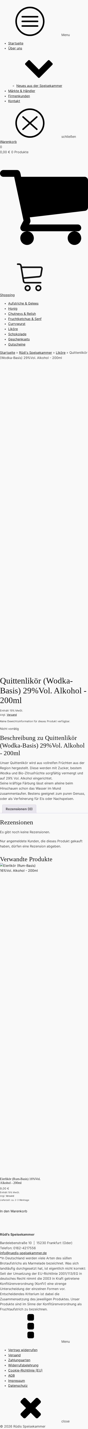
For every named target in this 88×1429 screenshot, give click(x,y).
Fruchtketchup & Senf (25, 319)
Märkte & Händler (21, 91)
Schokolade (17, 334)
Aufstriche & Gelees (23, 303)
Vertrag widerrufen (22, 1350)
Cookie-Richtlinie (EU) (25, 1370)
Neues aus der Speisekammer (39, 86)
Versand (12, 714)
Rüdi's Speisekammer (35, 353)
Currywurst (16, 324)
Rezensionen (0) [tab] (19, 809)
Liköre (13, 329)
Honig (12, 308)
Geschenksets (19, 339)
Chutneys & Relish (22, 314)
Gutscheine (16, 344)
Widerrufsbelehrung (23, 1365)
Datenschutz (18, 1385)
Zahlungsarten (19, 1360)
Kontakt (14, 101)
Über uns (15, 48)
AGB (11, 1375)
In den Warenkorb (13, 1211)
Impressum (16, 1381)
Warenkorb (8, 142)
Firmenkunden (19, 96)
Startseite (15, 43)
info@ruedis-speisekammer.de (23, 1253)
